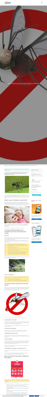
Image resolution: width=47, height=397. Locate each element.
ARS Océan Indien (15, 195)
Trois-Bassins (35, 165)
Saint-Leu (30, 165)
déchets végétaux (25, 390)
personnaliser (21, 396)
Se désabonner (40, 196)
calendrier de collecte (18, 390)
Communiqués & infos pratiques (19, 84)
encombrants (10, 391)
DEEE (16, 393)
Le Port (28, 165)
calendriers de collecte (17, 323)
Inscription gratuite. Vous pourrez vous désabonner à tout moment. (36, 193)
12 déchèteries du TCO (23, 392)
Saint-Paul (32, 165)
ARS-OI (9, 238)
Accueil (14, 84)
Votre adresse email (33, 189)
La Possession (26, 165)
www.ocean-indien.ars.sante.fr (16, 388)
